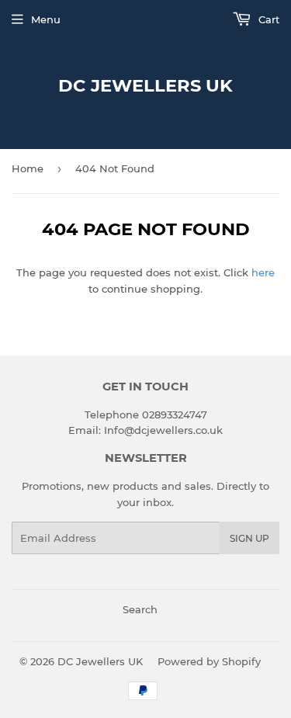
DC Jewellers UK (145, 85)
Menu (46, 19)
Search (140, 609)
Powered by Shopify (209, 661)
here (263, 272)
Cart (267, 19)
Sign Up (249, 538)
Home (27, 168)
